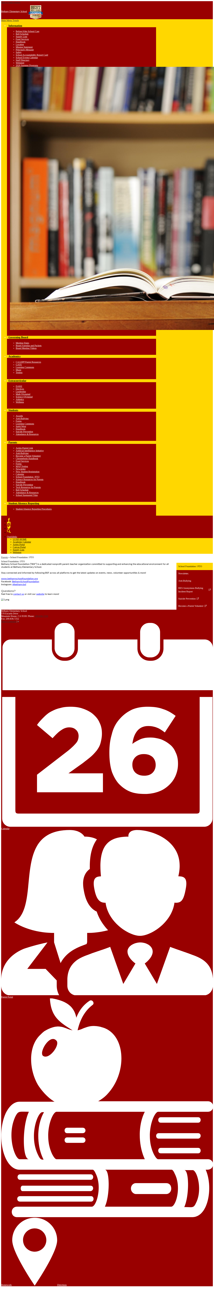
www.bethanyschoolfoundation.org (19, 579)
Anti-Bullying (22, 418)
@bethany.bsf (19, 584)
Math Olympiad (23, 394)
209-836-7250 (41, 616)
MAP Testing (22, 466)
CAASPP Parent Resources (28, 362)
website (40, 594)
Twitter (9, 527)
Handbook (20, 42)
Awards (19, 416)
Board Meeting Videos (26, 348)
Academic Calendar (22, 542)
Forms (19, 421)
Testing (19, 372)
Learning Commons (25, 367)
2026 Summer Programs (27, 65)
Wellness (20, 402)
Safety (19, 52)
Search (9, 531)
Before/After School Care (27, 31)
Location (20, 44)
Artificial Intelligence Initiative (30, 450)
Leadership (21, 391)
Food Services (22, 39)
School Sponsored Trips (27, 495)
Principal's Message (25, 49)
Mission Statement (24, 47)
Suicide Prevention (24, 431)
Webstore (20, 63)
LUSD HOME (20, 539)
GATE (19, 364)
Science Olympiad (24, 397)
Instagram (9, 524)
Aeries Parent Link (24, 448)
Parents (4, 557)
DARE (19, 386)
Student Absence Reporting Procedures (34, 509)
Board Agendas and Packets (28, 345)
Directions (62, 1285)
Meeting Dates (22, 343)
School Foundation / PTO (27, 477)
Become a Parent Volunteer (28, 456)
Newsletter (21, 469)
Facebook (9, 520)
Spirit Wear (21, 426)
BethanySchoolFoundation (25, 581)
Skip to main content (10, 2)
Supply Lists (21, 36)
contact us (18, 594)
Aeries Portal (19, 544)
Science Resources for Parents (29, 479)
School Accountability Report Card (32, 55)
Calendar (20, 474)
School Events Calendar (27, 57)
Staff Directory (22, 60)
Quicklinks (12, 536)
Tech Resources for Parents (28, 487)
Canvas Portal (19, 547)
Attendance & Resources (27, 434)
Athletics (20, 399)
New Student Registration (27, 471)
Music (18, 370)
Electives (20, 389)
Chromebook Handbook (27, 458)
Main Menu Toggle (10, 20)
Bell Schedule (22, 34)
